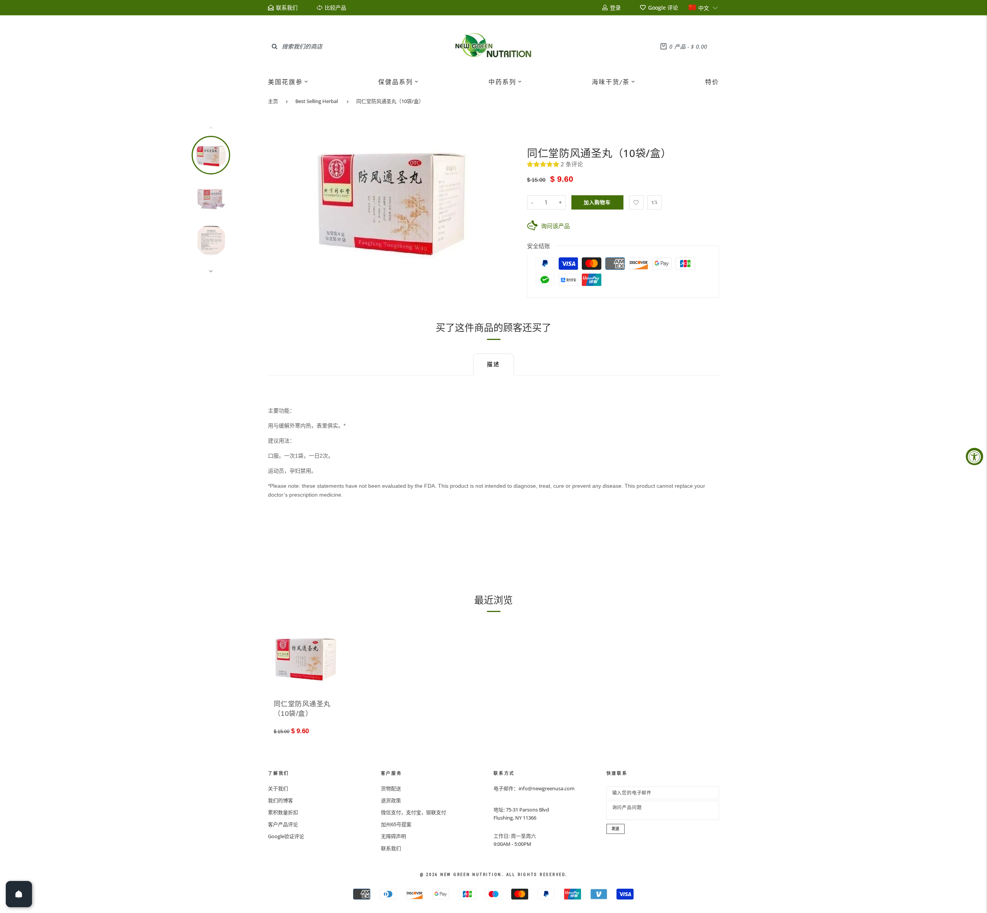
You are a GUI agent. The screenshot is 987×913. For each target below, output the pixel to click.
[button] (703, 7)
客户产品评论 (283, 824)
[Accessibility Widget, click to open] (974, 456)
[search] (274, 46)
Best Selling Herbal (316, 101)
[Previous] (278, 199)
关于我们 (278, 788)
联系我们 (391, 848)
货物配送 (391, 788)
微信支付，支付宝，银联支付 (413, 812)
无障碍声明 (393, 836)
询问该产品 (555, 226)
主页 (273, 101)
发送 (615, 828)
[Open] (19, 894)
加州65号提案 (396, 824)
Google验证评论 (286, 836)
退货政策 (391, 800)
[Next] (504, 199)
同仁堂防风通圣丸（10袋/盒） (390, 101)
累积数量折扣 (283, 812)
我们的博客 (280, 800)
